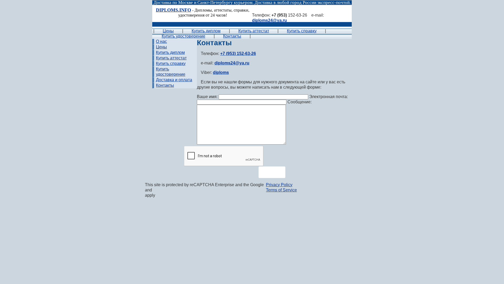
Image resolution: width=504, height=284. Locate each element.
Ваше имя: (208, 96)
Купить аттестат (253, 31)
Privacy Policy (279, 184)
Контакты (232, 36)
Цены (168, 31)
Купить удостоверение (183, 36)
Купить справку (302, 31)
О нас (161, 41)
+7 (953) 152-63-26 (238, 53)
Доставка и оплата (174, 80)
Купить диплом (206, 31)
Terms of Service (281, 190)
